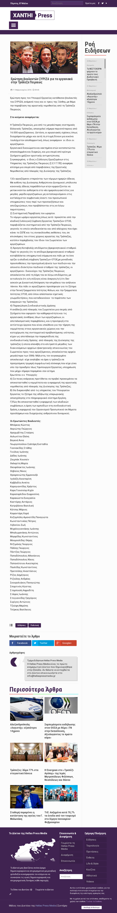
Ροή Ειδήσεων (97, 47)
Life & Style (92, 863)
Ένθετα (90, 857)
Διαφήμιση (67, 854)
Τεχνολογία (92, 845)
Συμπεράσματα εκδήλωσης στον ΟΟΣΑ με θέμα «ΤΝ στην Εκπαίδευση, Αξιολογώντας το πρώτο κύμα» (60, 731)
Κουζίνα (90, 869)
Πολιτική (35, 625)
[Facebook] (98, 3)
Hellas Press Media (46, 905)
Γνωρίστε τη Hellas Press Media (68, 845)
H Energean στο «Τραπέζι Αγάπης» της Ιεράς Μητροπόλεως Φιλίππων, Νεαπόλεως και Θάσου (59, 774)
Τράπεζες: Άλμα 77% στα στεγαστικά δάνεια (24, 771)
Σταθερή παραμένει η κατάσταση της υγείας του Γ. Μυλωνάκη (26, 816)
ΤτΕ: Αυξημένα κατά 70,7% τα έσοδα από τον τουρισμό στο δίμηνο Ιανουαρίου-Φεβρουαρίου (60, 817)
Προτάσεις (92, 851)
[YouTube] (106, 3)
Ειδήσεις (22, 625)
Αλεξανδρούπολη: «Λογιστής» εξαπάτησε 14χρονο (23, 728)
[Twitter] (102, 3)
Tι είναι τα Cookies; (94, 901)
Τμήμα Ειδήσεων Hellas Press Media (44, 660)
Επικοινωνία (68, 860)
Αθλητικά (91, 875)
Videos (90, 881)
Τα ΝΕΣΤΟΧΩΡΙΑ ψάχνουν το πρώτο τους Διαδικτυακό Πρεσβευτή (94, 70)
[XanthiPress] (32, 14)
